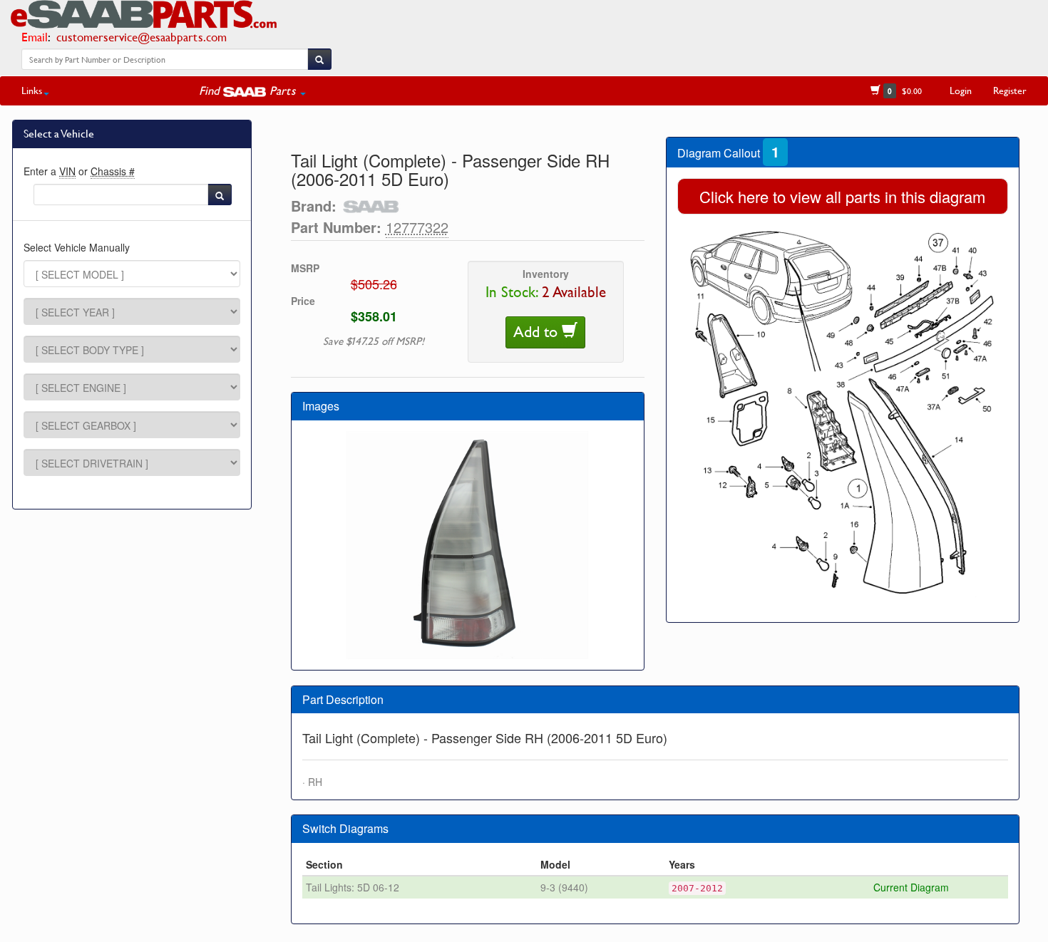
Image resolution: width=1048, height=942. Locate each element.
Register (1010, 90)
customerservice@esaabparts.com (141, 37)
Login (961, 90)
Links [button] (31, 90)
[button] (252, 90)
